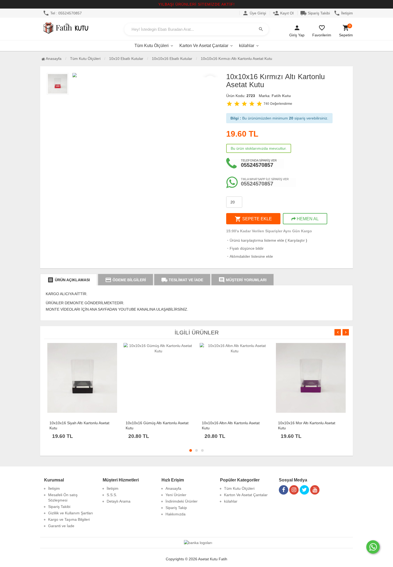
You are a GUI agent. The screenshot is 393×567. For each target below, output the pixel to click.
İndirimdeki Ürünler (181, 501)
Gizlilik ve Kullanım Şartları (70, 513)
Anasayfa (53, 58)
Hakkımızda (175, 514)
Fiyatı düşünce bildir (245, 248)
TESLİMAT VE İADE (182, 280)
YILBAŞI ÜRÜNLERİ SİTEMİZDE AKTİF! (196, 4)
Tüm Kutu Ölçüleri (151, 45)
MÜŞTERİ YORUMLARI (242, 280)
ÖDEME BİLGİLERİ (125, 280)
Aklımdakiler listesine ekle (249, 256)
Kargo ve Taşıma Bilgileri (69, 519)
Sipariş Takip (176, 508)
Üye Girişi (254, 13)
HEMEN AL (307, 219)
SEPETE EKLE (253, 219)
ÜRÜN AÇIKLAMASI (68, 280)
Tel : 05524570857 (62, 13)
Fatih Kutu (281, 96)
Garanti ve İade (61, 526)
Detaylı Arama (118, 501)
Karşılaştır (296, 240)
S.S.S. (112, 495)
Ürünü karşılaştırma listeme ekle (255, 240)
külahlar (246, 45)
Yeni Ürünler (175, 495)
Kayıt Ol (283, 13)
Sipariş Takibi (315, 13)
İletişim (343, 13)
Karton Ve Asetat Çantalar (203, 45)
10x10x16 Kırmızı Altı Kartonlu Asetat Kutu (236, 58)
